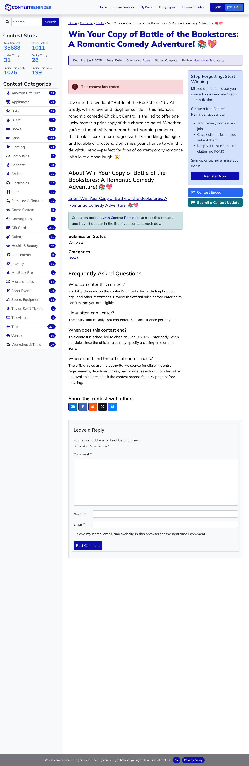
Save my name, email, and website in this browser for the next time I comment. (141, 534)
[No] (244, 760)
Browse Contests (122, 7)
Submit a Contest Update (217, 202)
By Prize (146, 7)
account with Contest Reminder (114, 217)
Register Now (215, 176)
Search (50, 22)
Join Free (234, 7)
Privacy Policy (193, 760)
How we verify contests (209, 60)
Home (103, 7)
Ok (176, 760)
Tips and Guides (193, 7)
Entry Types (167, 7)
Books (100, 23)
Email (79, 524)
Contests (86, 23)
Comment (83, 454)
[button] (72, 407)
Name (80, 514)
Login (217, 7)
